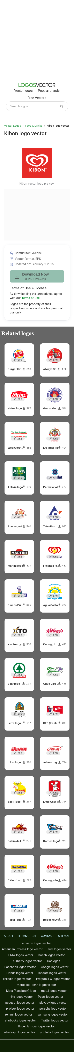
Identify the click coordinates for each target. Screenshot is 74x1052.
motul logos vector (54, 991)
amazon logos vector (36, 943)
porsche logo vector (53, 1008)
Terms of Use (31, 298)
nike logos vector (21, 997)
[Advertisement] (37, 41)
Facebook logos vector (20, 967)
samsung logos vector (52, 1014)
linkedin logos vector (17, 979)
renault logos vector (18, 1014)
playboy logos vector (53, 1002)
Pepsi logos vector (50, 997)
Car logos (53, 961)
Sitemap (64, 935)
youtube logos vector (54, 1032)
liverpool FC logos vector (53, 979)
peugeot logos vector (19, 1002)
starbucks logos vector (20, 1020)
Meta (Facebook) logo (21, 991)
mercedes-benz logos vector (36, 985)
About (8, 935)
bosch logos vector (51, 955)
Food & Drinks (33, 125)
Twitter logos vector (54, 1020)
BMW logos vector (20, 955)
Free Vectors (37, 98)
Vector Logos (12, 125)
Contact (47, 935)
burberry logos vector (27, 961)
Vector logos (23, 91)
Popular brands (49, 91)
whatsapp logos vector (19, 1032)
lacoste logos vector (52, 973)
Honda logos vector (20, 973)
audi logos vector (59, 949)
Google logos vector (54, 967)
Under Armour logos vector (36, 1026)
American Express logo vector (22, 949)
